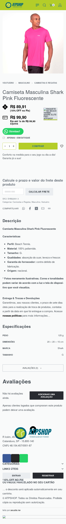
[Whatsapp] (23, 458)
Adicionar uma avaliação (46, 395)
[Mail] (42, 208)
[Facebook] (7, 458)
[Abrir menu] (37, 5)
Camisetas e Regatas (45, 82)
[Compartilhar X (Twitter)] (36, 208)
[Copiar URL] (49, 208)
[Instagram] (15, 458)
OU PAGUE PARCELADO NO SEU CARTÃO (28, 481)
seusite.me (15, 510)
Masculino (24, 82)
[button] (33, 368)
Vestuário (8, 82)
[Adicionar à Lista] (61, 146)
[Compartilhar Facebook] (29, 208)
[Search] (44, 5)
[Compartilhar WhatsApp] (23, 208)
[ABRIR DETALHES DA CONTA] (60, 5)
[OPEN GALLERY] (33, 43)
